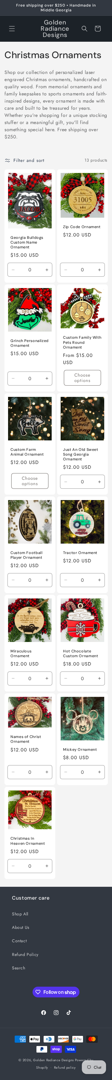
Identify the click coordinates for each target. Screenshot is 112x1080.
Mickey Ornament (80, 749)
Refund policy (65, 1067)
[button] (12, 28)
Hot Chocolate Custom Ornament (80, 653)
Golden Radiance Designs (54, 1060)
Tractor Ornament (80, 552)
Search (18, 968)
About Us (21, 927)
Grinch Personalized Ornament (29, 343)
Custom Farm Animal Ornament (27, 452)
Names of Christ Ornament (25, 739)
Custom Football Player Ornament (26, 555)
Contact (19, 941)
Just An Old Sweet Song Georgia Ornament (80, 454)
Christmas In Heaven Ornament (27, 841)
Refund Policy (25, 954)
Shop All (20, 914)
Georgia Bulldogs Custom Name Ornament (26, 242)
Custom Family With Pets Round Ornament (82, 342)
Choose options (82, 378)
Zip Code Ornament (82, 227)
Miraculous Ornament (20, 653)
